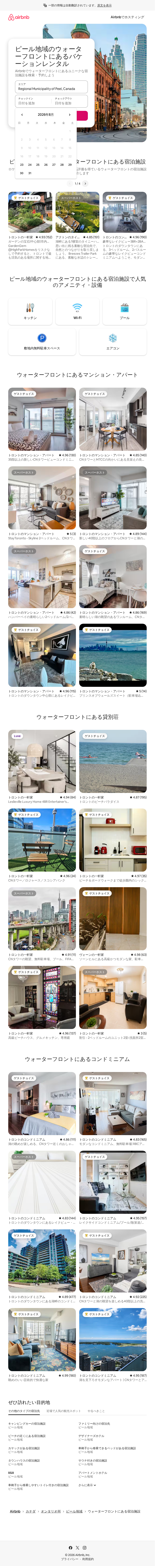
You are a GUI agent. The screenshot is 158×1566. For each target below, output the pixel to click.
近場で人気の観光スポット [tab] (63, 1411)
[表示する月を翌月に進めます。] (69, 115)
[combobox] (51, 88)
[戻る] (70, 183)
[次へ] (85, 183)
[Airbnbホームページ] (18, 17)
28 (62, 165)
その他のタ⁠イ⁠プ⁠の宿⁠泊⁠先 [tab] (24, 1411)
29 (70, 165)
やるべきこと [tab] (96, 1411)
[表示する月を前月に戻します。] (22, 115)
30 (21, 173)
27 (54, 165)
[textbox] (33, 103)
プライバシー (69, 1559)
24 (29, 165)
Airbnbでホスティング (127, 17)
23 (21, 165)
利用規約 (88, 1559)
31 (29, 173)
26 (46, 165)
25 (38, 165)
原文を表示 (104, 5)
